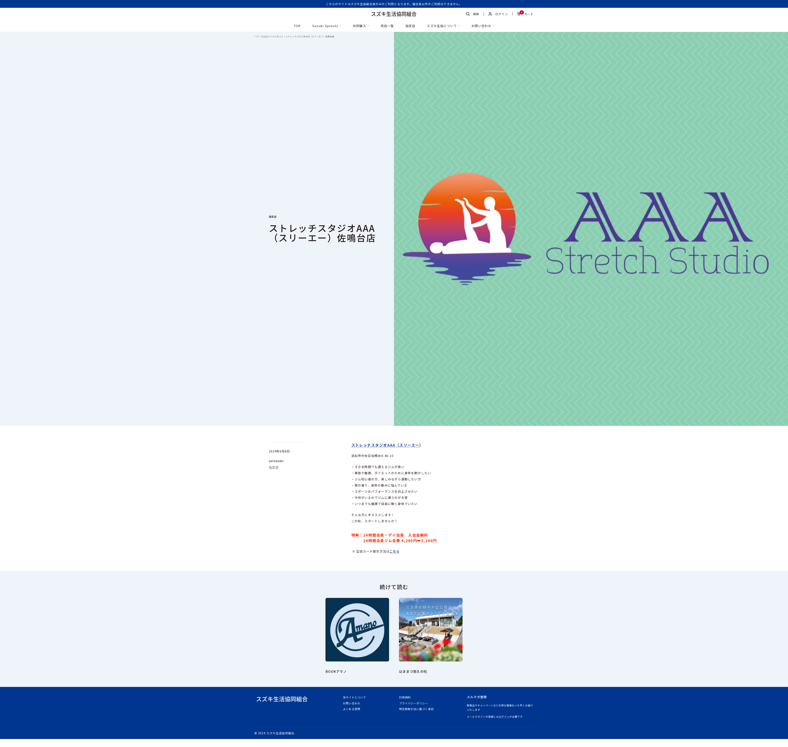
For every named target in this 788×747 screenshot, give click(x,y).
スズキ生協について (442, 26)
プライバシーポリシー (413, 703)
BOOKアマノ (336, 671)
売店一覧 (387, 26)
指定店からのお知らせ (272, 36)
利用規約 (405, 697)
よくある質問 (351, 709)
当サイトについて (354, 697)
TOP (297, 26)
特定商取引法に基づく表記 (416, 709)
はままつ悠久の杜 (413, 671)
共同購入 (359, 26)
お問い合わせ (481, 26)
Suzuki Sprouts (325, 26)
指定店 (410, 26)
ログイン (504, 716)
